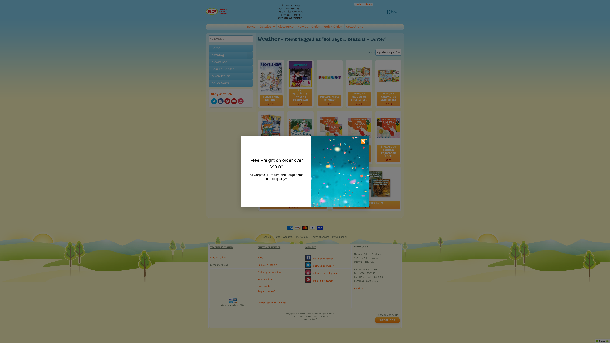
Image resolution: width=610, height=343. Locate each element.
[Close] (363, 141)
